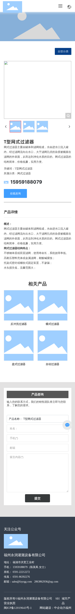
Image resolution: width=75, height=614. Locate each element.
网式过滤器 (24, 173)
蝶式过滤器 (52, 324)
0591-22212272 (21, 572)
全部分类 (63, 51)
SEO (58, 598)
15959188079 (26, 182)
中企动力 (60, 607)
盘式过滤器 (18, 364)
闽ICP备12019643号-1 (18, 607)
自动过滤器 (52, 364)
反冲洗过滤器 (19, 324)
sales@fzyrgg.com (22, 581)
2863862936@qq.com (46, 581)
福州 (68, 607)
